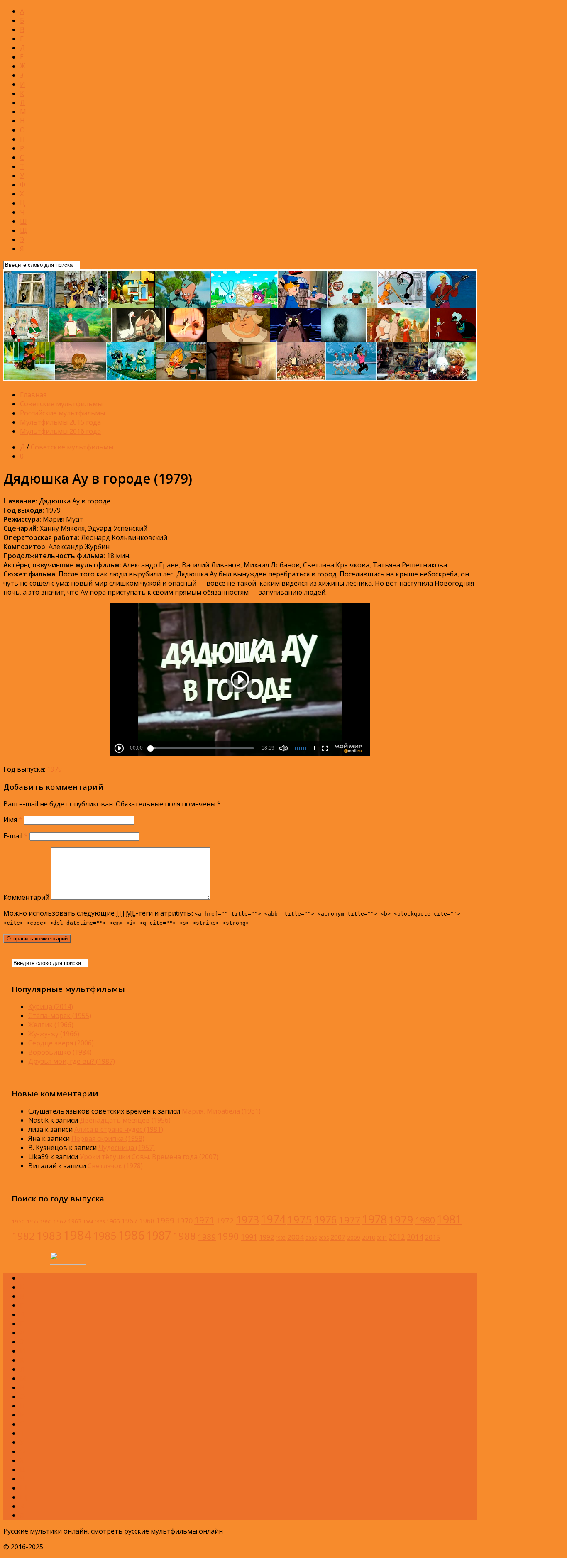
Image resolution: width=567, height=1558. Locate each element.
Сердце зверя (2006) (61, 1043)
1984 (77, 1235)
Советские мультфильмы (61, 403)
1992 (266, 1237)
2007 (337, 1237)
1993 (281, 1238)
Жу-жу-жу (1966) (53, 1033)
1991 (249, 1237)
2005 (311, 1238)
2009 (353, 1237)
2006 (324, 1238)
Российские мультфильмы (62, 413)
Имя (12, 819)
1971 (204, 1220)
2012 (397, 1237)
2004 (295, 1237)
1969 (165, 1220)
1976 (325, 1219)
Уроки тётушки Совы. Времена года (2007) (149, 1156)
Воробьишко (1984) (60, 1052)
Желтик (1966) (50, 1024)
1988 (184, 1236)
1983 (49, 1235)
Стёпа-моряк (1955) (59, 1015)
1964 (88, 1222)
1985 (104, 1235)
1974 (273, 1219)
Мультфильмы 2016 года (60, 431)
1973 (247, 1219)
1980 (425, 1220)
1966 (113, 1221)
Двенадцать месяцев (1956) (125, 1120)
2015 (432, 1237)
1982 (23, 1236)
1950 (18, 1221)
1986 (131, 1235)
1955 (32, 1221)
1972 (225, 1220)
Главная (33, 394)
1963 (74, 1221)
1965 (100, 1222)
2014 (415, 1237)
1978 (374, 1219)
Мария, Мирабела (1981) (221, 1111)
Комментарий (26, 897)
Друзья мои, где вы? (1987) (71, 1061)
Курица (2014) (50, 1006)
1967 (129, 1221)
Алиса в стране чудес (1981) (118, 1129)
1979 (54, 769)
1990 (228, 1236)
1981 (449, 1219)
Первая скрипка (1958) (107, 1138)
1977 (349, 1220)
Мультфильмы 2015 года (60, 422)
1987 (158, 1235)
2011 (382, 1238)
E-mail (15, 835)
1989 (207, 1236)
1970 (184, 1221)
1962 (59, 1221)
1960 (45, 1221)
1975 (299, 1219)
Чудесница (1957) (126, 1147)
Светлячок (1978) (115, 1165)
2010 (368, 1237)
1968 (146, 1221)
